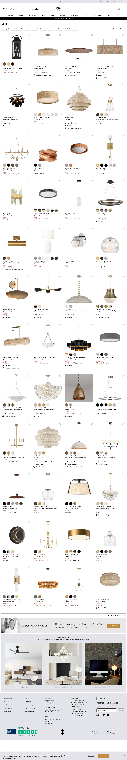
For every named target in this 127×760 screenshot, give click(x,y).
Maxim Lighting (39, 69)
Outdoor (62, 15)
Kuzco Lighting (38, 215)
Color (58, 29)
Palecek (68, 119)
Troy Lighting (38, 311)
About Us (6, 701)
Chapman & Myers (101, 119)
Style (34, 29)
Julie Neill (37, 409)
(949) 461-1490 (75, 706)
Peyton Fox (69, 508)
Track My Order (8, 698)
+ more (60, 114)
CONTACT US (49, 698)
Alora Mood (14, 508)
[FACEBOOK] (101, 715)
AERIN (6, 409)
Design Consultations (30, 708)
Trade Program (72, 2)
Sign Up (121, 710)
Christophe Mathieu (9, 119)
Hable (36, 263)
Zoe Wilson (6, 508)
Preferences (91, 756)
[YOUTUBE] (108, 715)
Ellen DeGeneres (8, 458)
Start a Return (8, 708)
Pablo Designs (69, 69)
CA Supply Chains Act (111, 733)
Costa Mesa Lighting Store (78, 701)
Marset (17, 119)
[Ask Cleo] (36, 9)
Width (66, 29)
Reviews (27, 698)
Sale (117, 15)
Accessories (74, 15)
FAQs (5, 705)
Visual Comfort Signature (81, 311)
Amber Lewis (100, 458)
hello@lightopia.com (51, 703)
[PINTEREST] (104, 715)
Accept (103, 756)
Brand (26, 29)
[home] (63, 10)
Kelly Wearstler (101, 311)
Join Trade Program (103, 698)
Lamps (52, 15)
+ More (75, 29)
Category (4, 29)
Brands (85, 15)
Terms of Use (103, 733)
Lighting (10, 15)
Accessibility (28, 701)
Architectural (32, 15)
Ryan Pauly (7, 556)
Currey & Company (102, 69)
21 (122, 615)
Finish (50, 29)
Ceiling (21, 15)
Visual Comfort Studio (16, 69)
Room (42, 29)
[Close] (124, 756)
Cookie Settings (29, 705)
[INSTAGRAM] (98, 715)
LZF (36, 170)
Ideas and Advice (29, 711)
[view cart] (123, 9)
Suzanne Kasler (69, 311)
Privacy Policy (97, 733)
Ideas (109, 15)
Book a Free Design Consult (107, 2)
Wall (43, 15)
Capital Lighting (8, 170)
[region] (63, 756)
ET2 (67, 170)
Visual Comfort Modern (110, 170)
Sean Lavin (6, 69)
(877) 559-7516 (122, 2)
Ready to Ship (16, 29)
